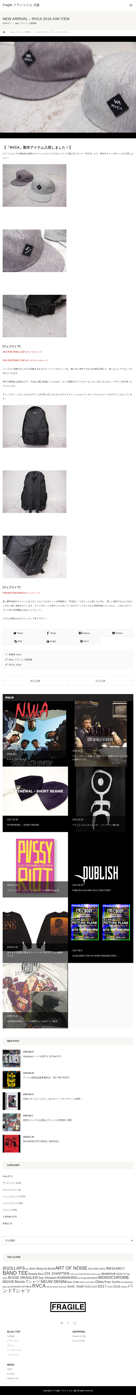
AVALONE (93, 1268)
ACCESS (11, 1374)
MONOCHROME (113, 1277)
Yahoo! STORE (78, 1341)
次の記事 (100, 680)
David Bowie (84, 1274)
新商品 (6, 1223)
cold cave (74, 1274)
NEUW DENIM (53, 1281)
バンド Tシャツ (10, 1203)
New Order (73, 1281)
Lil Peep (82, 1278)
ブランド (24, 23)
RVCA (12, 665)
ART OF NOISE (71, 1268)
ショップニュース (11, 1196)
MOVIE (8, 1282)
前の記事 (35, 680)
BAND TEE (15, 1273)
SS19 (116, 1286)
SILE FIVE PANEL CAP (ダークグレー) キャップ (26, 360)
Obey (99, 1282)
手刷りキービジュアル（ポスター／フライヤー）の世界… (53, 1099)
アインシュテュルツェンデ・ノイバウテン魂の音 (100, 799)
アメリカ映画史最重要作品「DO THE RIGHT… (47, 1077)
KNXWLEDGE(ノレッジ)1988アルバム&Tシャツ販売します (35, 995)
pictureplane (127, 1282)
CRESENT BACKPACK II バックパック (21, 593)
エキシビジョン (10, 1190)
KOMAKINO (67, 1277)
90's (27, 1269)
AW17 (120, 1268)
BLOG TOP (13, 1331)
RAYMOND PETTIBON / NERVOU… (42, 1141)
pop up (6, 1287)
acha (18, 654)
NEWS (9, 1369)
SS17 (102, 1286)
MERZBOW (92, 1278)
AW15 (102, 1268)
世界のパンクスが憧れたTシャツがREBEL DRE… (48, 1120)
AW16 (110, 1268)
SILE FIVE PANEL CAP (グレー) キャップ (22, 352)
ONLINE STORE (79, 1336)
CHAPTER (60, 1273)
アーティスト (9, 1183)
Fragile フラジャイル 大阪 (65, 1391)
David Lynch (95, 1274)
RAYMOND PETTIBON (21, 1287)
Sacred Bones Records (56, 1287)
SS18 (109, 1287)
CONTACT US (12, 1378)
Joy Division (47, 1278)
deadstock (108, 1273)
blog (17, 23)
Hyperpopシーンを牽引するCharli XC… (43, 1056)
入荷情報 (32, 23)
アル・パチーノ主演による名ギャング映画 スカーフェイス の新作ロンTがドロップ (100, 734)
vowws (124, 1287)
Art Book (49, 1268)
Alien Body (36, 1268)
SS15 (87, 1286)
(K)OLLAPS (14, 1268)
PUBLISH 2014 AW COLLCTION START (100, 864)
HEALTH (121, 1273)
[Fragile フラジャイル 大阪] (21, 5)
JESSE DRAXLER (22, 1277)
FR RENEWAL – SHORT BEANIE (35, 799)
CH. (47, 1273)
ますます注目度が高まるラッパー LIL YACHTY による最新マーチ (35, 930)
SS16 (18, 665)
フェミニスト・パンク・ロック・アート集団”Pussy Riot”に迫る (35, 864)
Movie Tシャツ (27, 1282)
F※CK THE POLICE (35, 734)
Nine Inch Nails (87, 1282)
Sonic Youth (75, 1286)
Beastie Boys (36, 1273)
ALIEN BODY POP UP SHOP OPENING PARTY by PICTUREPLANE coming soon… (100, 930)
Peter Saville (112, 1281)
